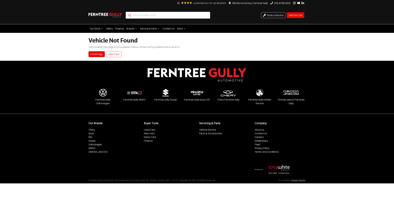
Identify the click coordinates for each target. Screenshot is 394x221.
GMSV (91, 148)
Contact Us (169, 28)
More (180, 28)
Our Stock (95, 28)
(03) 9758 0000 (282, 3)
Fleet (257, 144)
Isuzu (91, 133)
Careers (259, 137)
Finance (119, 28)
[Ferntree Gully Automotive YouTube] (299, 3)
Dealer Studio (298, 180)
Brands (131, 28)
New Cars (149, 133)
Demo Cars (150, 137)
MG (90, 137)
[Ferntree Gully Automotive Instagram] (295, 3)
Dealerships (261, 140)
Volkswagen (95, 144)
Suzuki (91, 140)
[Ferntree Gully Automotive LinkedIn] (303, 3)
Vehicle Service (207, 129)
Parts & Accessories (210, 133)
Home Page (96, 54)
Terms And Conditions (267, 151)
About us (259, 129)
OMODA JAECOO (98, 151)
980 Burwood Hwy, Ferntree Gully (250, 3)
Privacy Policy (262, 148)
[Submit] (129, 15)
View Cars (113, 54)
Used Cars (149, 129)
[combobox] (168, 15)
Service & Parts (148, 28)
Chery (91, 129)
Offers (109, 28)
